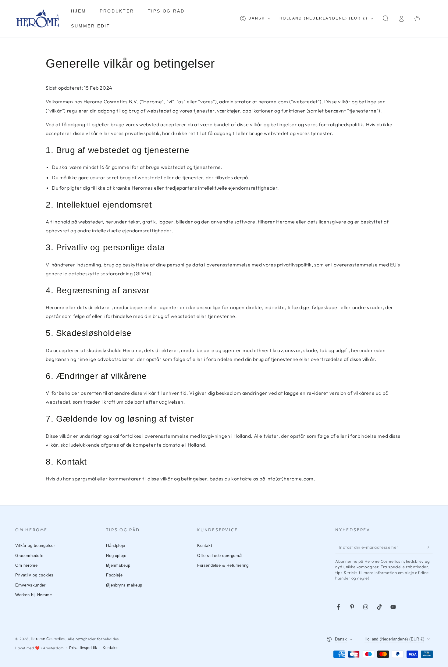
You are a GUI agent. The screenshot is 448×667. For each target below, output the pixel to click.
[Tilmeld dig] (429, 547)
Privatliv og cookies (34, 575)
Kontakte (111, 648)
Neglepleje (116, 555)
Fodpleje (114, 575)
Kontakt (204, 545)
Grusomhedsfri (29, 555)
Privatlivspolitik (83, 648)
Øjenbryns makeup (124, 585)
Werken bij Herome (33, 595)
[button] (385, 18)
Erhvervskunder (30, 585)
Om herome (26, 565)
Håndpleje (115, 545)
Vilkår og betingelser (35, 545)
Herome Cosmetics (48, 639)
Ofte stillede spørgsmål (220, 555)
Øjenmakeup (118, 565)
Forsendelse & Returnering (223, 565)
